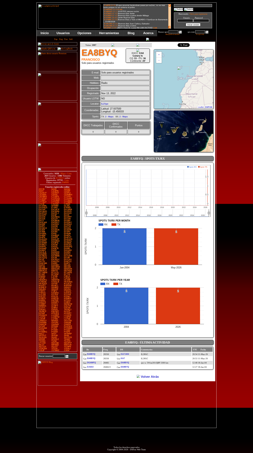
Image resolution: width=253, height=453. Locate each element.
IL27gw (104, 104)
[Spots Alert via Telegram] (57, 100)
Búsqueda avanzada (172, 34)
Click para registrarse (198, 14)
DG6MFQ (91, 362)
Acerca (148, 33)
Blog (131, 33)
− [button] (158, 60)
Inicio (45, 33)
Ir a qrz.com (200, 34)
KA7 (123, 358)
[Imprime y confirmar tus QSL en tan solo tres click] (57, 141)
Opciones (84, 33)
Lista (69, 173)
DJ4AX (90, 367)
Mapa (63, 173)
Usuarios (63, 33)
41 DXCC (60, 178)
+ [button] (158, 54)
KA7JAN (125, 354)
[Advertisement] (235, 58)
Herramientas (109, 33)
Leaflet (201, 107)
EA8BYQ (91, 354)
